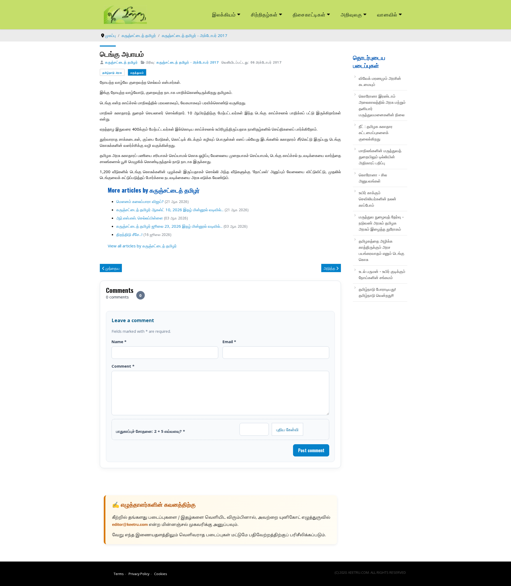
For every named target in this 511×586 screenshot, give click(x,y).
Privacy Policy (139, 573)
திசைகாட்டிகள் (309, 14)
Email (229, 341)
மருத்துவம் (137, 72)
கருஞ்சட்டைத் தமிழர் (121, 62)
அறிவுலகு (351, 14)
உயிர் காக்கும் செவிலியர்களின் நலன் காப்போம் (377, 199)
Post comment (311, 450)
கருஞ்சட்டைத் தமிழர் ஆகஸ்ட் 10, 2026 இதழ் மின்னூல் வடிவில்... (170, 209)
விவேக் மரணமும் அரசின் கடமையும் (380, 81)
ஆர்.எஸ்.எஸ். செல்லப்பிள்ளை (139, 218)
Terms (119, 573)
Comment (123, 366)
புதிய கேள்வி (287, 429)
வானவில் (387, 14)
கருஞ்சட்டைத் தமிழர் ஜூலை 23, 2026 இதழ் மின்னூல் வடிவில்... (169, 226)
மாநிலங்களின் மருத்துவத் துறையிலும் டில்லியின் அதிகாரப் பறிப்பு (380, 157)
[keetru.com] (125, 14)
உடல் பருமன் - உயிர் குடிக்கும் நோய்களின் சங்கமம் (382, 274)
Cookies (160, 573)
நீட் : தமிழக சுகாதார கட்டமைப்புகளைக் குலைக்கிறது (376, 133)
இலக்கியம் (224, 14)
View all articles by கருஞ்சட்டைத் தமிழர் (142, 245)
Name (119, 341)
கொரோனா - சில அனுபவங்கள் (373, 178)
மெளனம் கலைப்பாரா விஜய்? (140, 201)
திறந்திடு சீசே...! (129, 234)
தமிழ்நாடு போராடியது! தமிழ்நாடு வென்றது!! (377, 292)
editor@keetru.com (130, 524)
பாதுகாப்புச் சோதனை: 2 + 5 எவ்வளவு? (150, 431)
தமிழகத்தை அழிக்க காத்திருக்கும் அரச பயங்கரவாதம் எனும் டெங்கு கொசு (381, 250)
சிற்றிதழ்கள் (264, 14)
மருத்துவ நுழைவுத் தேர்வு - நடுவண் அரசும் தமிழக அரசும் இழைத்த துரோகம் (381, 223)
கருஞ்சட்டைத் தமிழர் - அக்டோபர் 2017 (187, 62)
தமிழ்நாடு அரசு (112, 72)
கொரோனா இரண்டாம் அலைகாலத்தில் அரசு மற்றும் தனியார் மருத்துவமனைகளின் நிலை (382, 105)
